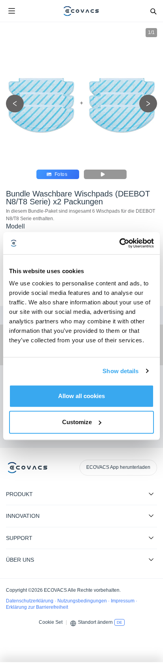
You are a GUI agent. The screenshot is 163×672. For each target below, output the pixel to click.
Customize (77, 422)
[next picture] (148, 104)
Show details (120, 371)
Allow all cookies (81, 396)
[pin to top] (149, 564)
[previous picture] (15, 104)
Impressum (123, 601)
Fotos (61, 174)
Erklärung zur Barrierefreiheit (37, 607)
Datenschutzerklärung (30, 601)
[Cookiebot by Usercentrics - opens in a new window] (119, 243)
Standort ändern (95, 622)
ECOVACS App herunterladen (118, 467)
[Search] (153, 11)
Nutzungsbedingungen (82, 601)
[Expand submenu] (151, 494)
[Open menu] (11, 11)
